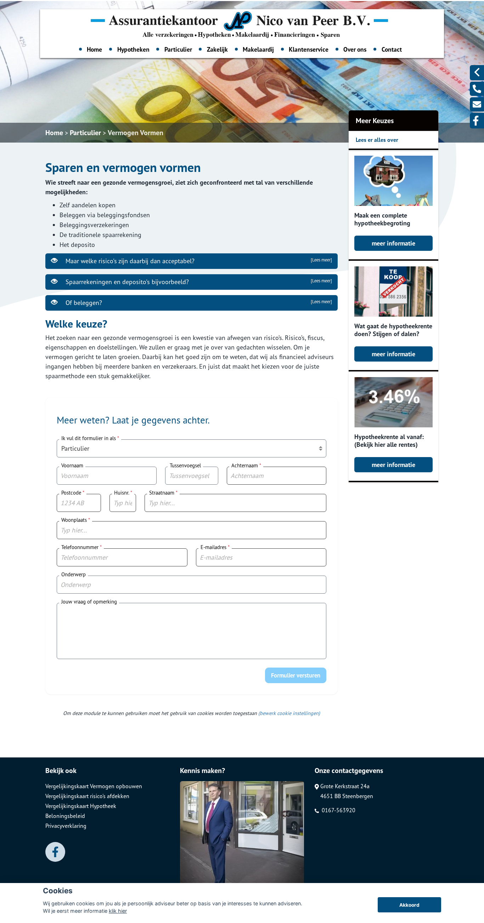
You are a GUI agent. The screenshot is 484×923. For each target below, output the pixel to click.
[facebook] (477, 120)
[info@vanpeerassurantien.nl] (477, 104)
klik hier (118, 911)
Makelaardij (258, 49)
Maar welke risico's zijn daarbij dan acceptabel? (198, 261)
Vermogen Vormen (135, 132)
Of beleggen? (198, 303)
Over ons (354, 49)
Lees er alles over (377, 139)
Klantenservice (308, 49)
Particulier (178, 49)
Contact (392, 49)
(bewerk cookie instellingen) (289, 713)
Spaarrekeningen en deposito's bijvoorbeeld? (198, 282)
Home (94, 49)
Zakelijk (217, 49)
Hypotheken (133, 49)
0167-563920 (337, 810)
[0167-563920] (477, 89)
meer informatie (393, 243)
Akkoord (409, 905)
